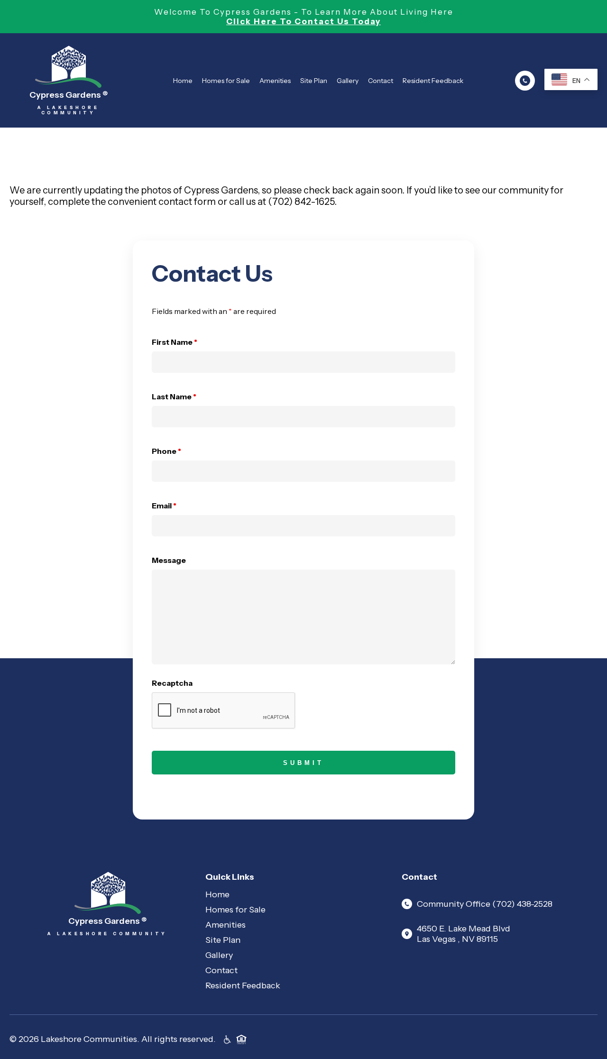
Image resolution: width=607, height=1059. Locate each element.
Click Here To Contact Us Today (303, 21)
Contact (380, 80)
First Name (174, 342)
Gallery (348, 80)
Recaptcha (172, 683)
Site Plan (313, 80)
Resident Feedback (433, 80)
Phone (166, 451)
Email (164, 505)
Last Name (174, 396)
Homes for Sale (226, 80)
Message (169, 560)
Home (183, 80)
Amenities (275, 80)
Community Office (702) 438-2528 (484, 904)
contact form (187, 201)
